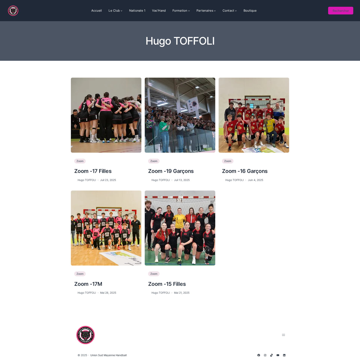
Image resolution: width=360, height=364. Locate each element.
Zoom (79, 161)
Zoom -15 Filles (167, 284)
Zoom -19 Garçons (171, 171)
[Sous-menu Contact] (236, 11)
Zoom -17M (88, 284)
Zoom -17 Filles (92, 171)
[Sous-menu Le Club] (121, 11)
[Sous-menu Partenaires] (215, 11)
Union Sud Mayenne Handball (108, 355)
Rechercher (341, 11)
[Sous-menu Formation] (189, 11)
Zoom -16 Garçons (245, 171)
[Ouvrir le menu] (283, 335)
